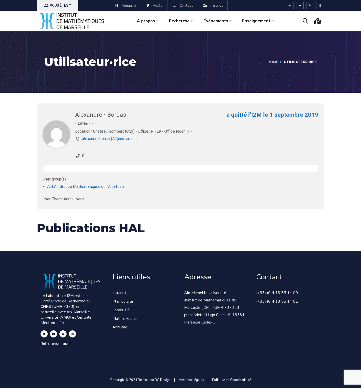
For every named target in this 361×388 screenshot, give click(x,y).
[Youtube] (300, 5)
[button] (57, 5)
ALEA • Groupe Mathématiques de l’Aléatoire (85, 186)
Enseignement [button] (256, 21)
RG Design (164, 380)
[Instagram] (320, 5)
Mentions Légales (191, 380)
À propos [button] (146, 21)
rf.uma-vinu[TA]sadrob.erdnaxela (109, 138)
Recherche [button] (179, 21)
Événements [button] (216, 21)
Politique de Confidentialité (231, 380)
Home (272, 62)
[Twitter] (289, 5)
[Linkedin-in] (310, 5)
